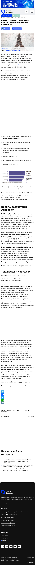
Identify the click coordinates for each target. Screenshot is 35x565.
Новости (15, 18)
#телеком (16, 410)
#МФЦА (27, 410)
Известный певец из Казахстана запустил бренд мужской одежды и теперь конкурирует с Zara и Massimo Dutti (17, 461)
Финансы (16, 16)
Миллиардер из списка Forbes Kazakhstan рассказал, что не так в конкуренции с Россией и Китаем (18, 469)
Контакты (5, 538)
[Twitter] (17, 397)
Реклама (4, 540)
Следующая (30, 416)
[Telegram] (17, 391)
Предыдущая (5, 416)
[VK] (17, 402)
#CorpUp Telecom (6, 410)
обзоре (20, 65)
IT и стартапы (6, 16)
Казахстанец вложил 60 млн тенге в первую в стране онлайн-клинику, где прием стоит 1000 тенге (18, 465)
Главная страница (6, 18)
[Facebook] (17, 394)
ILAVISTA (29, 560)
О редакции (5, 536)
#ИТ (22, 410)
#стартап (4, 411)
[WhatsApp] (17, 400)
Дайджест (22, 18)
